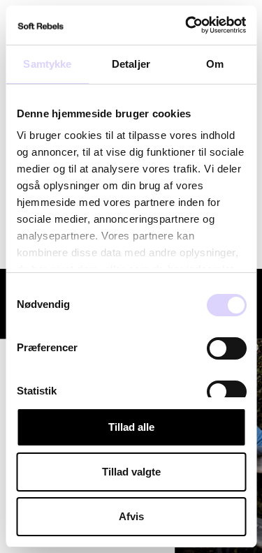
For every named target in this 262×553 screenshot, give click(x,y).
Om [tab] (215, 64)
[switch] (226, 348)
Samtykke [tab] (47, 64)
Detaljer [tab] (131, 64)
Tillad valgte (131, 472)
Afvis (131, 516)
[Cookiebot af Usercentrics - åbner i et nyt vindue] (186, 25)
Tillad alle (131, 427)
